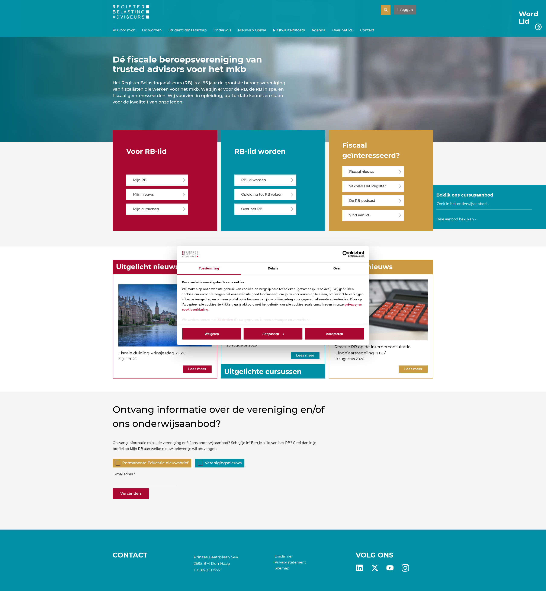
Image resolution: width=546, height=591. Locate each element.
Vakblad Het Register (367, 186)
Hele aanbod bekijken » (456, 219)
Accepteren (334, 334)
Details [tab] (273, 268)
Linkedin (359, 568)
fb (405, 568)
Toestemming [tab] (209, 268)
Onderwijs (222, 30)
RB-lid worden (253, 180)
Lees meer (197, 369)
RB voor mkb (124, 30)
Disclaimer (284, 556)
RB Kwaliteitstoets (289, 30)
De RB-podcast (362, 201)
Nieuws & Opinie (252, 30)
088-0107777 (209, 570)
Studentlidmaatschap (187, 30)
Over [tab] (337, 268)
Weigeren (212, 334)
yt (390, 568)
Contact (367, 30)
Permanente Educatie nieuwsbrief (155, 463)
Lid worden (152, 30)
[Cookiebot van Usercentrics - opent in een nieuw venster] (345, 254)
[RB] (131, 17)
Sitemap (282, 568)
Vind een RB (359, 215)
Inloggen (405, 10)
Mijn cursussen (146, 209)
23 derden (225, 319)
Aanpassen (270, 334)
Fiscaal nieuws (361, 172)
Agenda (318, 30)
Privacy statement (290, 562)
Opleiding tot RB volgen (262, 194)
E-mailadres (123, 474)
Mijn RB (140, 180)
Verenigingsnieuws (223, 463)
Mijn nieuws (143, 194)
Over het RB (342, 30)
